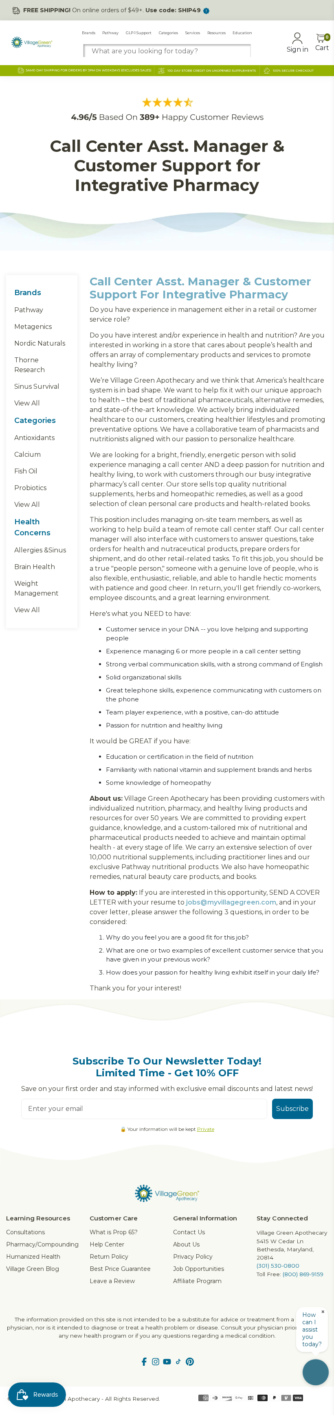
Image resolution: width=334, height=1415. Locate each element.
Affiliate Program (197, 1281)
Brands (88, 33)
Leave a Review (112, 1281)
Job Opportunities (198, 1269)
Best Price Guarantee (120, 1269)
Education (242, 33)
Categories (168, 33)
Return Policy (109, 1256)
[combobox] (167, 51)
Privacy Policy (193, 1256)
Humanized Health (33, 1256)
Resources (216, 33)
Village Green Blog (32, 1269)
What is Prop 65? (114, 1232)
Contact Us (189, 1232)
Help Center (107, 1244)
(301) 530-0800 (278, 1265)
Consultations (25, 1232)
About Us (186, 1244)
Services (192, 33)
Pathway (110, 33)
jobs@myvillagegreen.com (231, 902)
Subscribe (292, 1109)
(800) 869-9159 (303, 1274)
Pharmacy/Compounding (42, 1244)
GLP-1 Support (139, 33)
